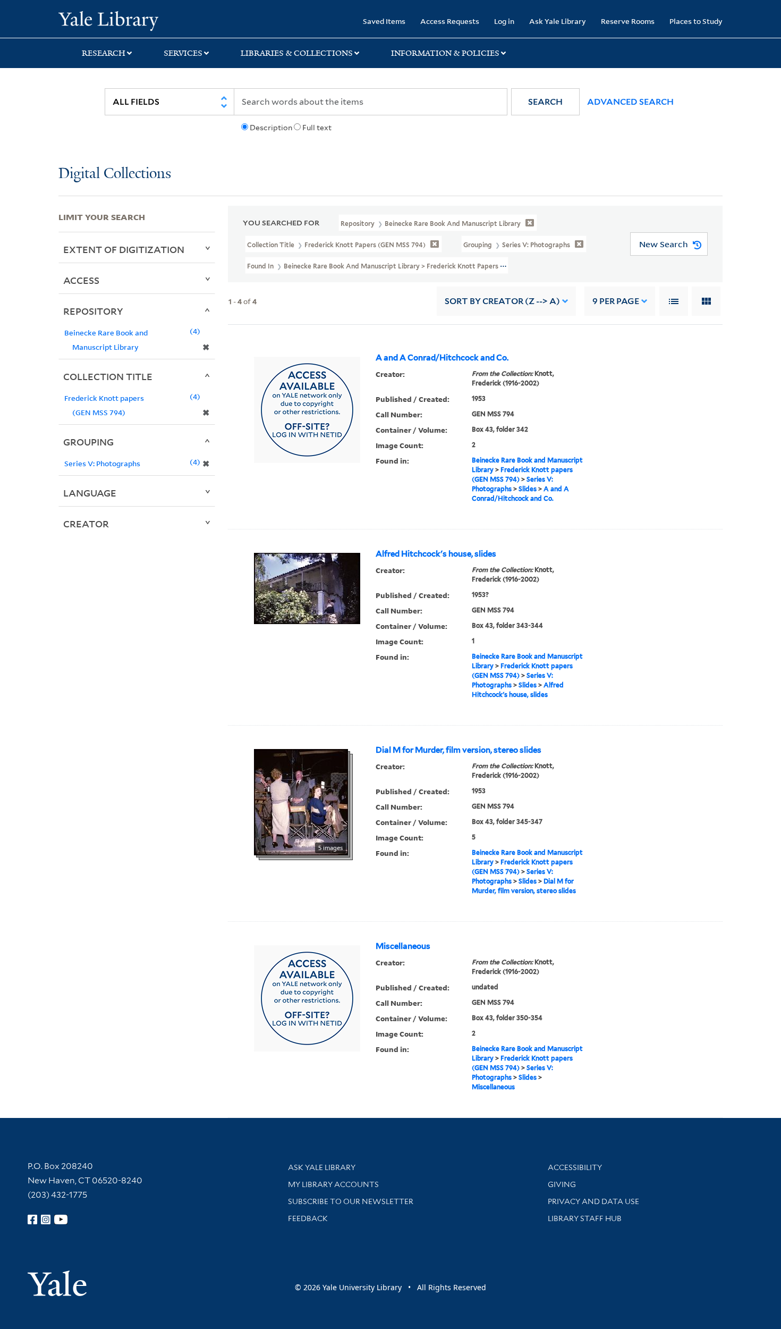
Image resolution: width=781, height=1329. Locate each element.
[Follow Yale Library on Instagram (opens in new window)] (45, 1219)
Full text (317, 127)
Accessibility (575, 1167)
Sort (502, 301)
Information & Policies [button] (445, 53)
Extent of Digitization (123, 249)
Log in (504, 21)
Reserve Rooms (628, 21)
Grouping (88, 441)
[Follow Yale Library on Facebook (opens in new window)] (32, 1219)
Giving (562, 1184)
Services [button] (183, 53)
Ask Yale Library (557, 21)
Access (81, 280)
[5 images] (301, 802)
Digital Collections (114, 174)
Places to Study (696, 21)
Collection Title (107, 376)
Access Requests (449, 21)
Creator (86, 523)
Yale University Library (108, 20)
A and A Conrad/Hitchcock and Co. (442, 358)
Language (89, 492)
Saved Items (384, 21)
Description (271, 127)
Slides (528, 489)
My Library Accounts (333, 1184)
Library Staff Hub (585, 1218)
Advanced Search (630, 102)
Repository (93, 311)
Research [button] (103, 53)
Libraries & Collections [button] (297, 53)
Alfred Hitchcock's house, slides (436, 554)
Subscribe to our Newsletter (350, 1201)
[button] (545, 101)
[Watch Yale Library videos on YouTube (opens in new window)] (61, 1219)
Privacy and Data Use (593, 1201)
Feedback (308, 1218)
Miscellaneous (403, 946)
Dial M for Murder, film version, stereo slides (458, 750)
